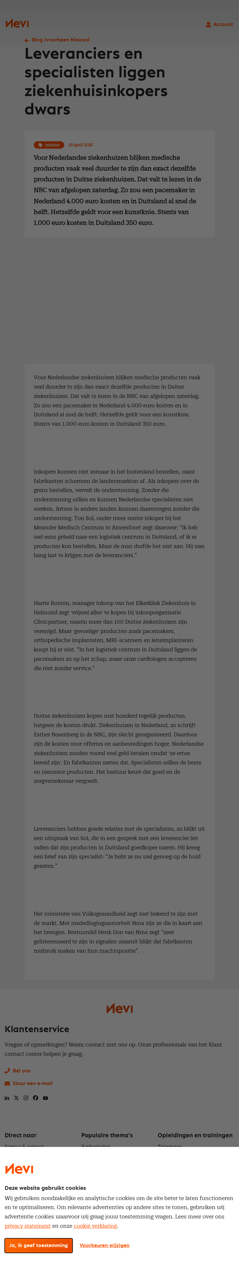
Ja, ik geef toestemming (38, 1245)
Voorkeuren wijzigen (104, 1245)
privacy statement (28, 1226)
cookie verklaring (95, 1226)
